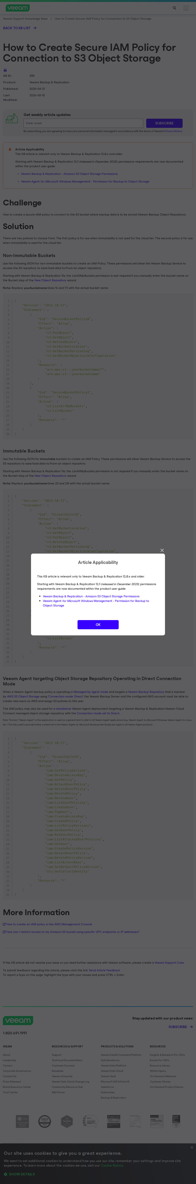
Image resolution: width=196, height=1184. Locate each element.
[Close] (162, 550)
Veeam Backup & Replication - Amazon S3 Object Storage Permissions (91, 596)
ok (98, 625)
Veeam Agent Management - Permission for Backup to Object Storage (96, 603)
